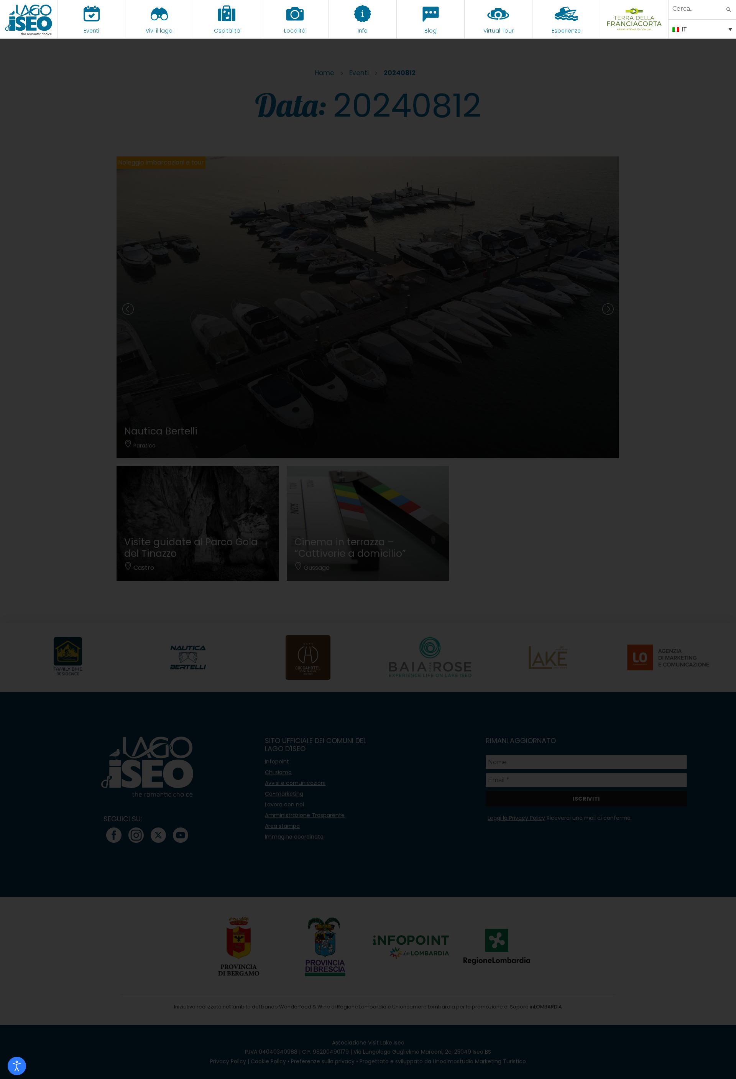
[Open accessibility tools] (17, 1066)
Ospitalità (227, 31)
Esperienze (566, 31)
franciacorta (634, 31)
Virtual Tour (498, 31)
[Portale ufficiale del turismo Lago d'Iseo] (28, 19)
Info (363, 31)
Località (295, 31)
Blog (430, 31)
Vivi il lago (159, 31)
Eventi (91, 31)
